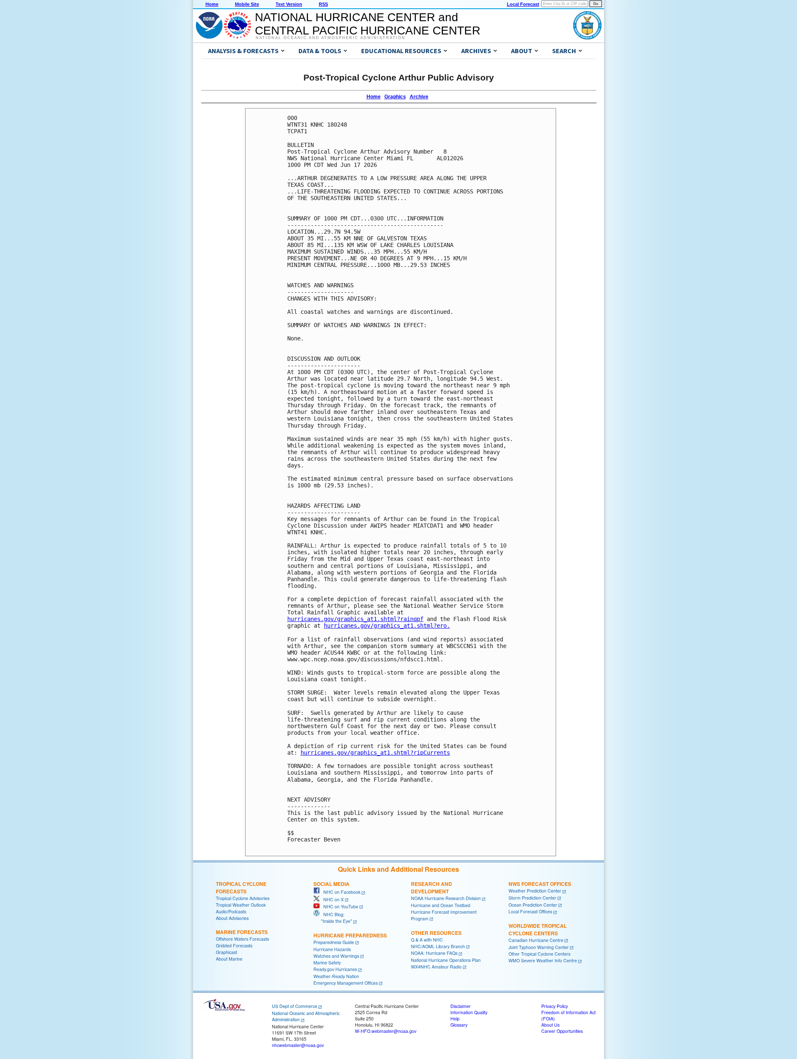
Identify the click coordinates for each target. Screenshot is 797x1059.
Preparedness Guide (333, 942)
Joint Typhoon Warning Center (539, 947)
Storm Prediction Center (532, 898)
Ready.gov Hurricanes (335, 969)
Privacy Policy (554, 1006)
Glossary (458, 1025)
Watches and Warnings (336, 956)
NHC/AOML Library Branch (438, 946)
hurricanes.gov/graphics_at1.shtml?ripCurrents (375, 752)
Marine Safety (327, 962)
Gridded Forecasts (234, 945)
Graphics (395, 97)
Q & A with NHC (427, 940)
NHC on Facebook (340, 892)
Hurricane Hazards (332, 949)
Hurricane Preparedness (350, 935)
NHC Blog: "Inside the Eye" (332, 917)
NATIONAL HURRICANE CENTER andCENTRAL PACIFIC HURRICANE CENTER (367, 24)
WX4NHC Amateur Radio (436, 967)
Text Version (289, 4)
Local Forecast (523, 4)
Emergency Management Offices (345, 983)
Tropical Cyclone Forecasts (241, 887)
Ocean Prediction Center (533, 905)
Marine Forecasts (242, 932)
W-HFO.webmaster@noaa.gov (385, 1031)
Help (455, 1018)
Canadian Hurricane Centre (536, 940)
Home (211, 4)
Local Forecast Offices (530, 911)
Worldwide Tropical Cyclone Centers (538, 929)
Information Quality (468, 1012)
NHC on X (332, 899)
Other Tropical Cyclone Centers (539, 954)
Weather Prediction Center (535, 891)
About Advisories (232, 918)
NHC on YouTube (339, 906)
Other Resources (436, 933)
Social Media (331, 884)
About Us (550, 1025)
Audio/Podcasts (231, 911)
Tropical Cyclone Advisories (242, 898)
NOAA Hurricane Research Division (446, 898)
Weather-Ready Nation (336, 976)
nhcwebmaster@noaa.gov (298, 1045)
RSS (323, 4)
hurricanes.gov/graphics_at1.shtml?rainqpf (355, 619)
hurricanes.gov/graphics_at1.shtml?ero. (387, 625)
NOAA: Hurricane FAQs (434, 953)
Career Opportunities (562, 1031)
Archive (419, 97)
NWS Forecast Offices (540, 884)
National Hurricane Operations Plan (446, 960)
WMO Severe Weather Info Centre (543, 960)
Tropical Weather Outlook (241, 905)
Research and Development (431, 887)
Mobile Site (247, 4)
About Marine (229, 959)
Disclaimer (460, 1006)
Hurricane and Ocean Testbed (440, 905)
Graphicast (226, 952)
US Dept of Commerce (294, 1006)
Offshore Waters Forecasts (242, 939)
